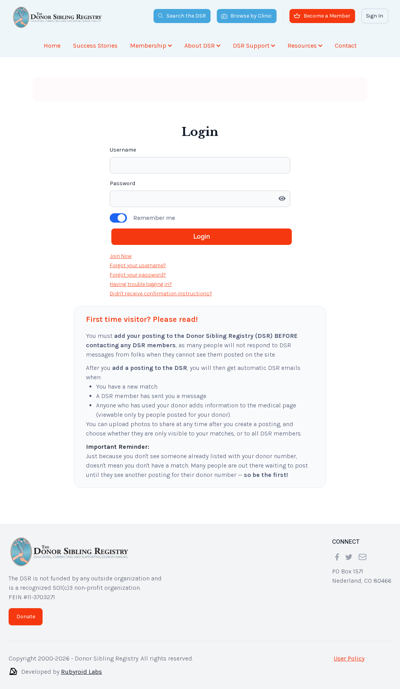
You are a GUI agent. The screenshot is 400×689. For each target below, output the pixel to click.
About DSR (199, 45)
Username (123, 149)
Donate (25, 616)
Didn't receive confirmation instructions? (161, 293)
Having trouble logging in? (141, 284)
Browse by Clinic (251, 15)
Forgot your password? (138, 274)
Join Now (121, 256)
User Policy (349, 658)
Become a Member (327, 15)
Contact (346, 45)
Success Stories (95, 45)
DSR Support (251, 45)
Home (52, 45)
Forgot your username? (138, 265)
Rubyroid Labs (81, 671)
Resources (302, 45)
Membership (148, 45)
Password (122, 183)
